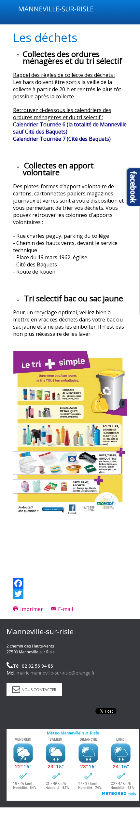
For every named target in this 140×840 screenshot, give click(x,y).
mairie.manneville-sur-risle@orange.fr (56, 673)
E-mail (65, 609)
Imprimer (31, 609)
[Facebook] (70, 583)
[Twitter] (70, 594)
